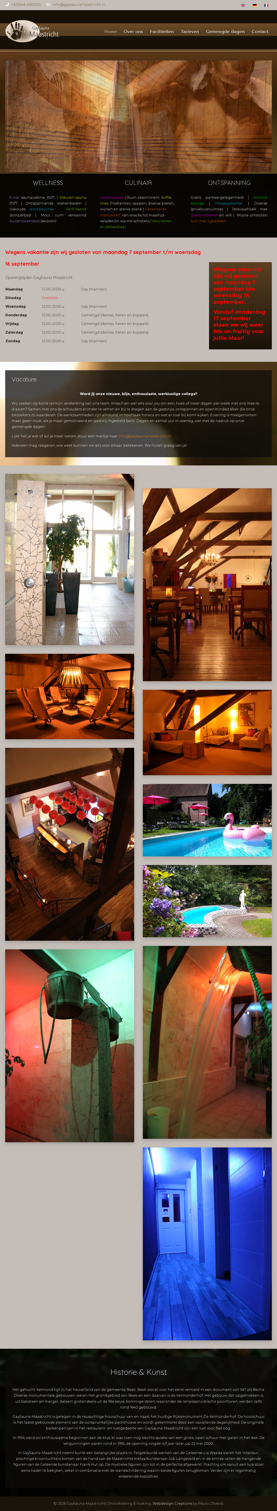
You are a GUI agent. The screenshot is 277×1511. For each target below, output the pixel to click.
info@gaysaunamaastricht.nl (79, 5)
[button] (69, 559)
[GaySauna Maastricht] (32, 32)
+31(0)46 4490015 (26, 5)
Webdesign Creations (172, 1504)
